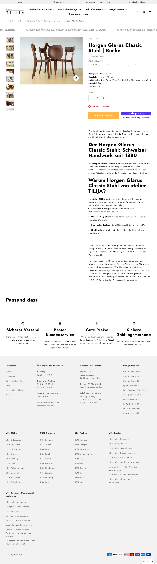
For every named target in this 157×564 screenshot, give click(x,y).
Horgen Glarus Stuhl (132, 381)
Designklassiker (116, 9)
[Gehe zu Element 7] (10, 87)
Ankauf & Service (94, 9)
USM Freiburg (46, 477)
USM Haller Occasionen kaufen (123, 453)
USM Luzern (45, 458)
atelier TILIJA (94, 38)
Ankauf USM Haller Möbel (18, 520)
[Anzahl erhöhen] (103, 98)
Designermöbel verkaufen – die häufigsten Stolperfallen (20, 542)
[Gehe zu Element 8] (10, 95)
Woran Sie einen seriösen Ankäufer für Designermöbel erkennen (19, 532)
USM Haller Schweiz (15, 390)
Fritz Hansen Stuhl (131, 399)
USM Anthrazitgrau (83, 454)
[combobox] (148, 561)
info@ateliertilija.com (97, 387)
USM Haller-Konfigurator (70, 9)
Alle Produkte (42, 20)
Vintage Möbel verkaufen (17, 516)
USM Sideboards (13, 440)
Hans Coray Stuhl (131, 413)
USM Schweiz (46, 440)
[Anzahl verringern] (92, 98)
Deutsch (146, 561)
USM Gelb (79, 463)
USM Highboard (13, 449)
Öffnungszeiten (59, 2)
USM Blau (79, 482)
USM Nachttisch (13, 477)
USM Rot (79, 472)
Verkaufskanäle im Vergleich (19, 525)
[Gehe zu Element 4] (10, 64)
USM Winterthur (47, 463)
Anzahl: (91, 92)
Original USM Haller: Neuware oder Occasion (123, 468)
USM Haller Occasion (119, 439)
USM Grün (79, 477)
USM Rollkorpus (13, 458)
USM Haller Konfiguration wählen (124, 462)
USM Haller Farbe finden (120, 457)
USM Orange (80, 468)
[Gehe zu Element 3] (10, 56)
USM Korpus (11, 454)
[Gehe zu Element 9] (10, 103)
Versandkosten (104, 65)
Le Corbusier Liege (131, 408)
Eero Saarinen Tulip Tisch (134, 390)
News (8, 394)
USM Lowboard (13, 444)
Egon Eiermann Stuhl (132, 385)
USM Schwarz (81, 440)
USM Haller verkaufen (16, 502)
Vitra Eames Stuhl (131, 376)
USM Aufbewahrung (15, 468)
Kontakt (19, 2)
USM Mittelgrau (82, 449)
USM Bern (44, 449)
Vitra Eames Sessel (131, 371)
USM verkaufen (13, 511)
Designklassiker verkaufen (17, 506)
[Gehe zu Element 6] (10, 79)
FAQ (85, 14)
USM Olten (45, 482)
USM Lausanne (46, 472)
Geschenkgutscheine (137, 2)
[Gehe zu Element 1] (10, 40)
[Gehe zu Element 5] (10, 72)
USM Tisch (10, 463)
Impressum (10, 376)
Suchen (9, 371)
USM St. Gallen (47, 468)
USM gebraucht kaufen (119, 443)
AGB (8, 385)
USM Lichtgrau (81, 444)
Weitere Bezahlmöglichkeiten (136, 117)
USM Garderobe (13, 472)
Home (8, 20)
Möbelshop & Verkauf (41, 9)
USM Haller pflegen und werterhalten (120, 481)
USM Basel (45, 454)
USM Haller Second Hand (120, 448)
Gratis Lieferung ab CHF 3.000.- (98, 2)
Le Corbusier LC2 (131, 404)
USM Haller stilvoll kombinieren (123, 474)
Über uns (73, 14)
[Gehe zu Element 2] (10, 48)
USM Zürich (45, 444)
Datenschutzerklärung (15, 381)
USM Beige (80, 458)
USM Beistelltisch (14, 482)
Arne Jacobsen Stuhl (132, 394)
